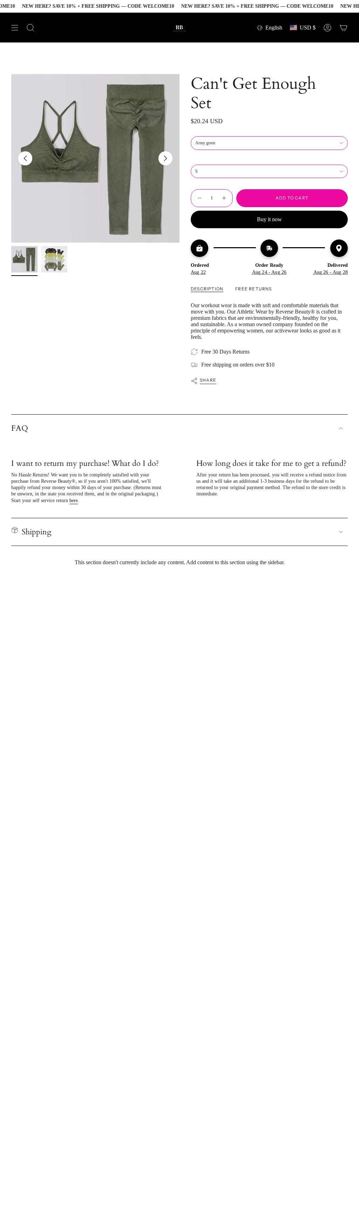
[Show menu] (15, 27)
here (73, 500)
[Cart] (344, 27)
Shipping (36, 532)
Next (165, 158)
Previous (25, 158)
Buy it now (269, 219)
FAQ (19, 428)
